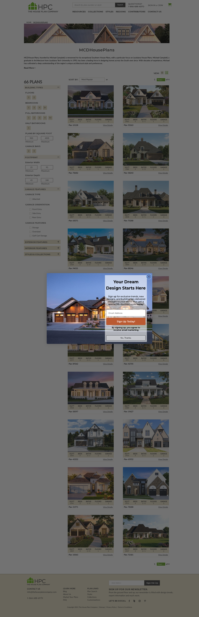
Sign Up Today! (126, 321)
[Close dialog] (148, 276)
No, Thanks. (125, 338)
